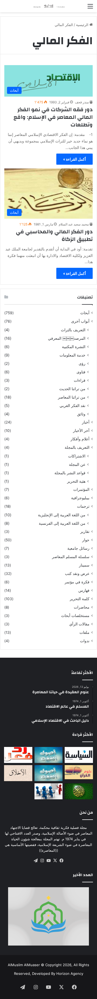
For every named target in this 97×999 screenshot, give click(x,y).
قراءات (79, 380)
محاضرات (81, 607)
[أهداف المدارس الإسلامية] (48, 791)
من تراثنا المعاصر (71, 397)
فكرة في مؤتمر (77, 582)
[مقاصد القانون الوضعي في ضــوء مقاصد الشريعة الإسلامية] (48, 755)
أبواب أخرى (80, 321)
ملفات (84, 632)
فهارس (83, 590)
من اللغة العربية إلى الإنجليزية (61, 515)
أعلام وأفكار (80, 439)
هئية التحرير (76, 481)
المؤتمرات (81, 489)
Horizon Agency (69, 973)
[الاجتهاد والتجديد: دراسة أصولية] (48, 773)
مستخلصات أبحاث (75, 615)
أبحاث (84, 313)
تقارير (84, 531)
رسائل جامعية (78, 548)
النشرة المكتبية (73, 346)
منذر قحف (82, 102)
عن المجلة (77, 464)
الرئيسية (82, 25)
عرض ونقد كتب (77, 573)
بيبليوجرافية (80, 498)
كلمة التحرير (79, 599)
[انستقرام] (42, 860)
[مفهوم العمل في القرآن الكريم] (79, 791)
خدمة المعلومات (72, 355)
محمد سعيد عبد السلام (74, 224)
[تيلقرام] (35, 860)
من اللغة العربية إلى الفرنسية (62, 523)
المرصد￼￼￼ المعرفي (66, 338)
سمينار (84, 565)
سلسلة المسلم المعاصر (70, 557)
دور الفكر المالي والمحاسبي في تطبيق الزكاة (54, 235)
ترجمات (83, 506)
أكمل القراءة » (74, 159)
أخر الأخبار (81, 430)
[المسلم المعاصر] (48, 6)
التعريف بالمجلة (77, 447)
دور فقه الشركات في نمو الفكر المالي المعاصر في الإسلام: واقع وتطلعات (53, 117)
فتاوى (81, 372)
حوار (85, 540)
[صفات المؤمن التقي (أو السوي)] (18, 773)
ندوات (84, 641)
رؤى (82, 363)
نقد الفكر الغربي (72, 405)
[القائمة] (90, 8)
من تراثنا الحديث (72, 388)
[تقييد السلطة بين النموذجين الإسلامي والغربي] (79, 755)
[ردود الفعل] (18, 755)
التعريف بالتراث (73, 329)
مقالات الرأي (79, 624)
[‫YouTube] (48, 860)
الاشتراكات (76, 456)
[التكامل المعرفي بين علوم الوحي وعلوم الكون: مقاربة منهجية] (79, 772)
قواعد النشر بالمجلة (69, 472)
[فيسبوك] (61, 860)
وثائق (81, 414)
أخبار (85, 422)
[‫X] (55, 860)
